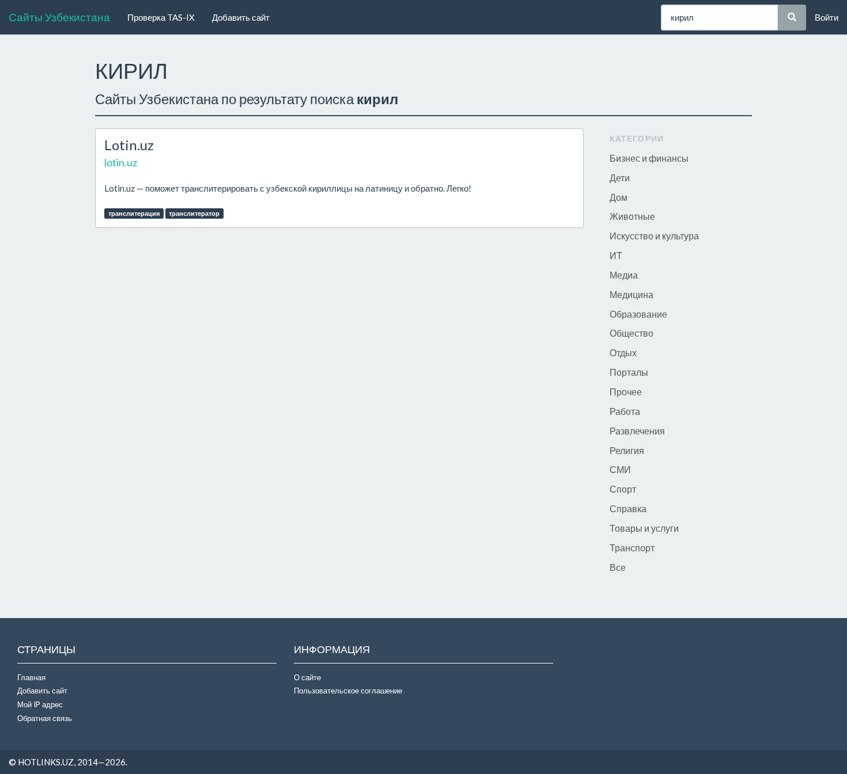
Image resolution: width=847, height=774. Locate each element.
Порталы (629, 372)
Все (618, 567)
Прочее (626, 391)
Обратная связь (44, 718)
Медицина (631, 294)
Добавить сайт (241, 17)
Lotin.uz (129, 144)
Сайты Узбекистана (59, 17)
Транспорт (632, 547)
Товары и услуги (644, 528)
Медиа (624, 274)
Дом (618, 197)
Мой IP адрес (40, 704)
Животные (632, 216)
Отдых (623, 352)
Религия (627, 450)
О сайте (307, 677)
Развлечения (637, 430)
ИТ (616, 255)
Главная (31, 677)
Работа (625, 411)
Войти (826, 17)
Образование (638, 313)
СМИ (620, 469)
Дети (620, 177)
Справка (628, 508)
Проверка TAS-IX (161, 17)
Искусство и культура (654, 235)
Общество (631, 332)
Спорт (623, 488)
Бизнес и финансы (649, 157)
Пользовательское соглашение (348, 690)
